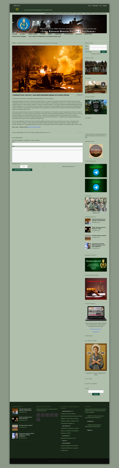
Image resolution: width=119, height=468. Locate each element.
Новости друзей (65, 443)
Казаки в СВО (96, 212)
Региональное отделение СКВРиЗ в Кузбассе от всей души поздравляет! (98, 245)
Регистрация (95, 5)
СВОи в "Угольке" (69, 13)
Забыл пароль (93, 53)
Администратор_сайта (39, 132)
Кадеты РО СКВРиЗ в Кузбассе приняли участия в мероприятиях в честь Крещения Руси (93, 13)
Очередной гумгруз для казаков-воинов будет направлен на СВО (48, 13)
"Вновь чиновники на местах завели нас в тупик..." (99, 228)
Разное (63, 440)
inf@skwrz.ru (90, 430)
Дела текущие (65, 425)
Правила (105, 5)
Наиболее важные (20, 132)
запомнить (89, 51)
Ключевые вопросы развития (99, 235)
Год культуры (65, 435)
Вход (89, 5)
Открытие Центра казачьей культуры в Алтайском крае (98, 220)
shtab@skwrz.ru (90, 421)
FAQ (100, 5)
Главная (14, 43)
